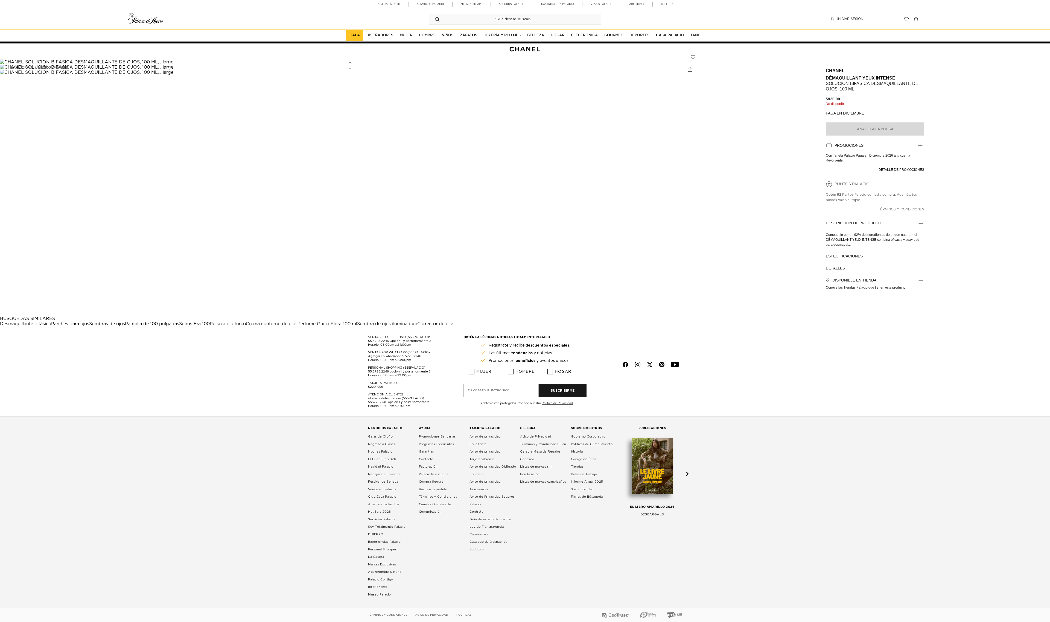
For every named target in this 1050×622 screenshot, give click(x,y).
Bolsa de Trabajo (584, 474)
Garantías (426, 451)
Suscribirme (562, 390)
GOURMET (613, 35)
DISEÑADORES (379, 35)
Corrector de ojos (435, 324)
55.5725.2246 (378, 340)
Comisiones (478, 534)
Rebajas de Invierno (384, 474)
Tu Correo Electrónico (489, 390)
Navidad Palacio (380, 466)
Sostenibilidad (582, 489)
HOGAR (557, 35)
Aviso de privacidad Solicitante (485, 440)
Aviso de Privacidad (535, 436)
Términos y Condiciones (438, 496)
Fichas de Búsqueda (587, 496)
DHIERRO (375, 534)
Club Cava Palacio (382, 496)
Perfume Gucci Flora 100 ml (327, 324)
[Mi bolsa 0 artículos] (917, 19)
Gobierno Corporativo (588, 436)
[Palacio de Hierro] (145, 18)
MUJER (406, 35)
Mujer (483, 372)
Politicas (463, 615)
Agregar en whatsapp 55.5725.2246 (394, 356)
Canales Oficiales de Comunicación (435, 508)
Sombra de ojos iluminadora (387, 324)
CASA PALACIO (670, 35)
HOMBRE (427, 35)
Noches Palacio (380, 451)
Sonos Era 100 (194, 324)
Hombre (525, 372)
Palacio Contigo (380, 579)
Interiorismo (377, 586)
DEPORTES (639, 35)
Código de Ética (583, 459)
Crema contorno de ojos (272, 324)
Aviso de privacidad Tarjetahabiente (485, 455)
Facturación (428, 466)
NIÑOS (447, 35)
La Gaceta (376, 556)
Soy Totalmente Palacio (387, 526)
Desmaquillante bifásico (25, 324)
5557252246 (377, 402)
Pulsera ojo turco (228, 324)
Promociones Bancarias (437, 436)
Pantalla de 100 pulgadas (152, 324)
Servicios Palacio (381, 519)
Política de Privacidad (557, 403)
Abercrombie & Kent (384, 571)
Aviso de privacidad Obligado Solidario (492, 470)
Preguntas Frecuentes (436, 444)
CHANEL (835, 70)
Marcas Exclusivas (382, 564)
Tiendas (577, 466)
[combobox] (509, 19)
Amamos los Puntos (383, 504)
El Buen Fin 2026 (382, 459)
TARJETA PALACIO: (383, 383)
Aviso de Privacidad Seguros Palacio (492, 500)
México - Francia (53, 67)
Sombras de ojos (107, 324)
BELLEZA (535, 35)
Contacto (426, 459)
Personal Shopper (382, 549)
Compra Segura (431, 481)
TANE (695, 35)
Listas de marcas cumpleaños (543, 481)
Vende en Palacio (382, 489)
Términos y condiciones (901, 209)
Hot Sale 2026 (379, 511)
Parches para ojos (70, 324)
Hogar (563, 372)
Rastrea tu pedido (433, 489)
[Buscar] (437, 19)
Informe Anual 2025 (587, 481)
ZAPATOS (468, 35)
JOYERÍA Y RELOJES (502, 35)
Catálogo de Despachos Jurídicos (488, 545)
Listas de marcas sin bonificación (536, 470)
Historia (577, 451)
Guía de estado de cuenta (490, 519)
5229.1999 (375, 386)
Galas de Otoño (380, 436)
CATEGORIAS (21, 67)
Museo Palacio (379, 594)
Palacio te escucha (433, 474)
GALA (354, 35)
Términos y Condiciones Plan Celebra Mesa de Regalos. (543, 448)
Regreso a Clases (381, 444)
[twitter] (650, 365)
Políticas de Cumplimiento (592, 444)
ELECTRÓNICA (584, 35)
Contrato (476, 511)
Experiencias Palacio (384, 541)
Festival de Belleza (383, 481)
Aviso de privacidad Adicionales (485, 485)
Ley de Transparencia (486, 526)
